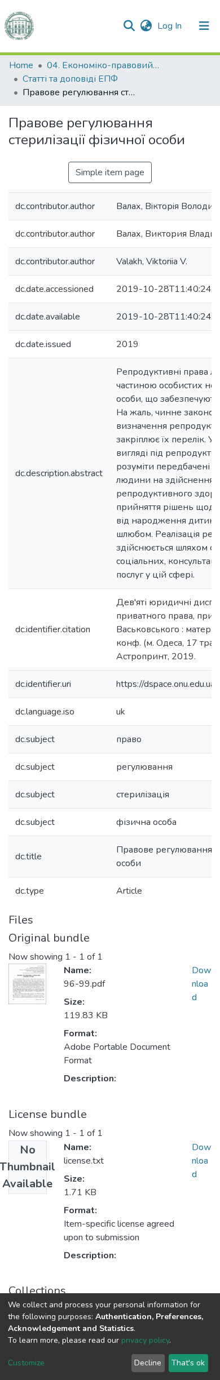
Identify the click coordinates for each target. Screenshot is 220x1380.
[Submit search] (129, 26)
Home (21, 65)
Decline (147, 1362)
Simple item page (110, 172)
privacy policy (145, 1340)
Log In (170, 26)
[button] (146, 26)
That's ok (188, 1362)
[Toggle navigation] (204, 26)
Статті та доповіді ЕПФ (70, 79)
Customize (26, 1362)
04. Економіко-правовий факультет (103, 65)
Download (201, 984)
